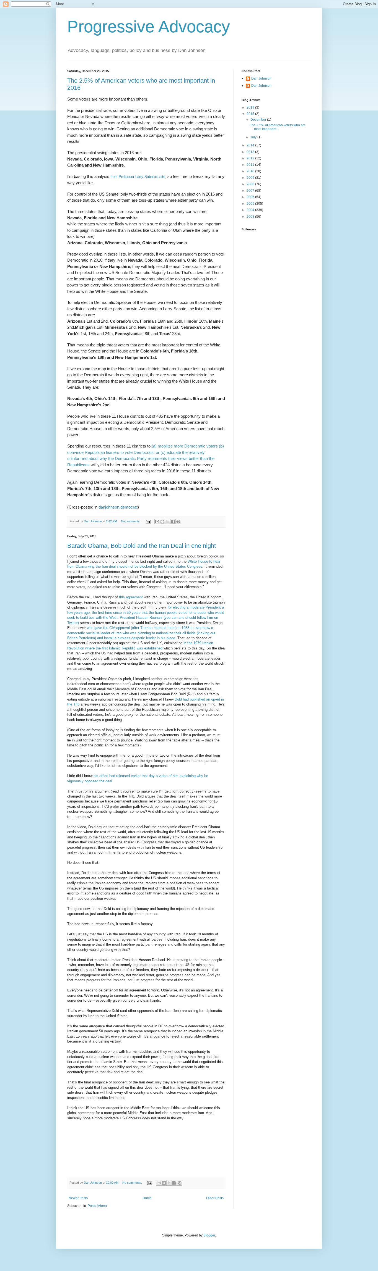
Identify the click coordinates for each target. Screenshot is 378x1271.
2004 (251, 210)
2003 (251, 217)
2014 (251, 145)
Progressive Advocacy (148, 26)
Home (147, 1198)
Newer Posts (78, 1198)
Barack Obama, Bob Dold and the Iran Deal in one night (141, 545)
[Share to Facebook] (173, 521)
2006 (251, 197)
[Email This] (157, 521)
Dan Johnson (261, 78)
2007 (251, 191)
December (258, 120)
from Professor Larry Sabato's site (137, 177)
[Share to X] (167, 521)
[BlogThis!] (162, 521)
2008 (251, 184)
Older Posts (215, 1198)
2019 (251, 107)
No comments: (131, 521)
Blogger (209, 1235)
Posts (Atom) (97, 1206)
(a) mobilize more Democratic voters (185, 446)
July (253, 137)
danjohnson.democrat (118, 507)
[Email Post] (148, 521)
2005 (251, 204)
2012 (251, 158)
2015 (251, 114)
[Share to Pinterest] (178, 521)
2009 (251, 178)
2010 (251, 171)
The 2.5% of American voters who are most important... (278, 127)
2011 (251, 165)
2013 (251, 152)
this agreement (131, 597)
